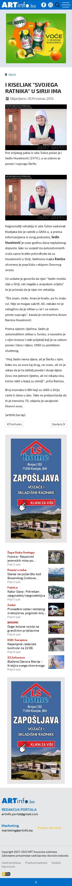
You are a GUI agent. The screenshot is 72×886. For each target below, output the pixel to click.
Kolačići (56, 862)
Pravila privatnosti (36, 862)
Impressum (8, 866)
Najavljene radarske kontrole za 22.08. (21, 646)
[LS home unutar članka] (36, 488)
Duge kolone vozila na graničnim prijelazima (23, 628)
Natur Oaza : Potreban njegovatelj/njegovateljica (26, 593)
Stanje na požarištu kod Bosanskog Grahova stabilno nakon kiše (24, 576)
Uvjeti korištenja (11, 862)
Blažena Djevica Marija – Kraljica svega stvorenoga (26, 663)
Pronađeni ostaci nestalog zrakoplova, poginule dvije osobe (26, 611)
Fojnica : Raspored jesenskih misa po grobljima (20, 558)
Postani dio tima (49, 828)
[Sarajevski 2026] (36, 38)
